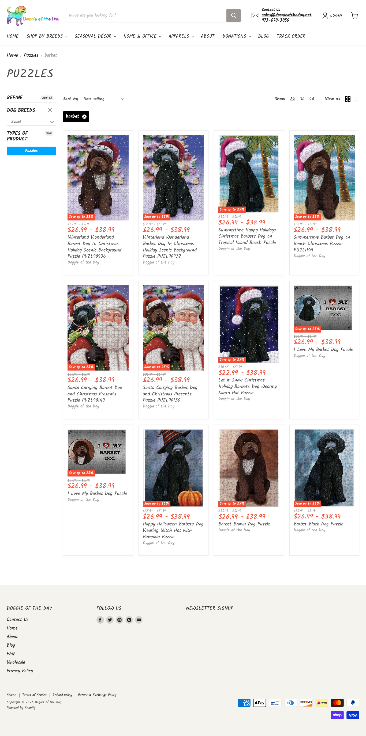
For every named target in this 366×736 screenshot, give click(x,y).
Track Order (291, 36)
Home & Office (141, 36)
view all (47, 98)
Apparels (180, 36)
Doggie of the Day (83, 262)
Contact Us (17, 619)
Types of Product (17, 136)
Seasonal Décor (94, 36)
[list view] (355, 99)
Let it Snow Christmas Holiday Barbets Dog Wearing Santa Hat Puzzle (247, 386)
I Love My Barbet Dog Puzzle (323, 350)
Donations (235, 36)
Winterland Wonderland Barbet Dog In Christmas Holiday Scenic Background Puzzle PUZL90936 (94, 247)
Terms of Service (34, 695)
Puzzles (31, 56)
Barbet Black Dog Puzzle (318, 524)
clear (50, 110)
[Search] (233, 15)
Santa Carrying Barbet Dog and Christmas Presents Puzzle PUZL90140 (95, 394)
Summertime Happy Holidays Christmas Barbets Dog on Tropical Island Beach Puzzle (247, 236)
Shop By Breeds (46, 36)
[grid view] (348, 99)
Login (336, 15)
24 (292, 99)
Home (12, 36)
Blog (263, 36)
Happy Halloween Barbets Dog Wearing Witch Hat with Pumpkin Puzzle (173, 530)
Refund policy (62, 695)
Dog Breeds (21, 111)
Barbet (16, 122)
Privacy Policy (20, 671)
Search (11, 695)
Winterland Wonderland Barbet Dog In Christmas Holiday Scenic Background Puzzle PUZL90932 (170, 247)
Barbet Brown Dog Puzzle (244, 524)
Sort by (70, 99)
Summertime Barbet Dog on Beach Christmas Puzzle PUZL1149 (322, 244)
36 (302, 99)
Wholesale (16, 662)
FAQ (11, 654)
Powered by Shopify (21, 708)
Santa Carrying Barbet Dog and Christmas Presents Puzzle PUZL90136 (170, 394)
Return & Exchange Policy (97, 695)
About (207, 36)
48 (311, 99)
